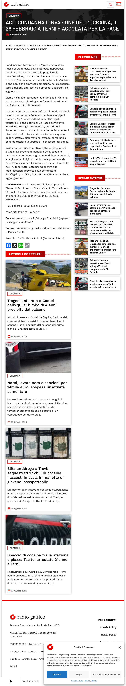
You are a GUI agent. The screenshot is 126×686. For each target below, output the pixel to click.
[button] (119, 647)
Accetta (57, 674)
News (19, 45)
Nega (79, 674)
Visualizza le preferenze (106, 674)
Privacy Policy (91, 681)
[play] (11, 681)
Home (9, 45)
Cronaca (14, 16)
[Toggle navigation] (118, 4)
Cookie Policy (77, 681)
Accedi (13, 666)
